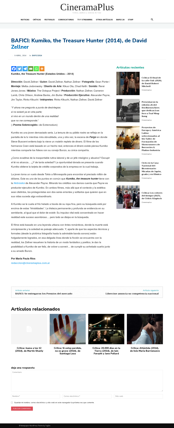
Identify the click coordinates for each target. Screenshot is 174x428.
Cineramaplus (147, 90)
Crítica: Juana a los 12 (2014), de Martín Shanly (29, 349)
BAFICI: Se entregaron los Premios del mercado (43, 294)
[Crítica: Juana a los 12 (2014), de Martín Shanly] (29, 329)
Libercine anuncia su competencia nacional (132, 294)
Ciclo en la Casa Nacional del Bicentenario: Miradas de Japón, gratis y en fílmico (151, 168)
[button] (152, 20)
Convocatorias (66, 19)
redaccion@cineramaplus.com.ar (30, 263)
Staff (130, 19)
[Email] (30, 68)
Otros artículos (104, 19)
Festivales (49, 19)
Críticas (37, 19)
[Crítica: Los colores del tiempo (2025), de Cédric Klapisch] (128, 197)
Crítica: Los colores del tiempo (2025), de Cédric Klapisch (152, 195)
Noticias (25, 19)
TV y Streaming (84, 19)
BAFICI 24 (120, 19)
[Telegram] (25, 68)
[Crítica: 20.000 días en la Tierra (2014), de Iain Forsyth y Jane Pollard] (106, 329)
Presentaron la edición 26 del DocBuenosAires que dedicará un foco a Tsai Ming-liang (151, 109)
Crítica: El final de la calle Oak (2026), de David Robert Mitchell (152, 82)
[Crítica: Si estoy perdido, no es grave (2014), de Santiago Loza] (68, 329)
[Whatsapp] (36, 68)
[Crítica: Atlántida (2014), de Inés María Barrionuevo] (145, 329)
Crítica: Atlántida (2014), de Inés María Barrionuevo (145, 349)
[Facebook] (13, 68)
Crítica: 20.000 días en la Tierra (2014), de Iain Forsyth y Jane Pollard (106, 351)
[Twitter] (19, 68)
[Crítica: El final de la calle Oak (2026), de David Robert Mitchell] (128, 83)
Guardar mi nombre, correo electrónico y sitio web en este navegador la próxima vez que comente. (54, 402)
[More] (41, 68)
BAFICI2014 (37, 55)
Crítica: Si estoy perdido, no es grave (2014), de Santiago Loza (68, 351)
